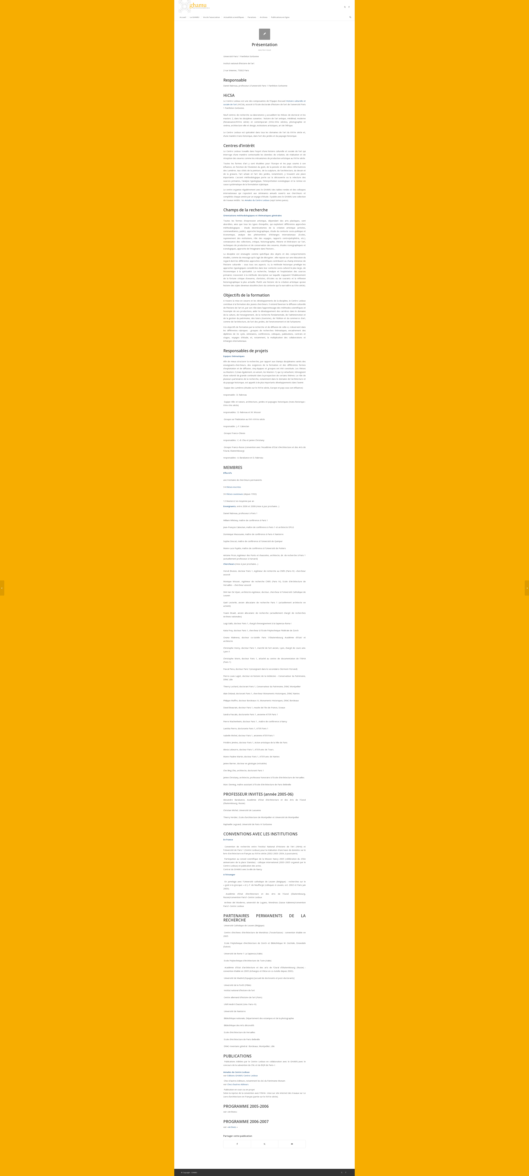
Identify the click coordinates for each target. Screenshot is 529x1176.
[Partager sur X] (264, 1144)
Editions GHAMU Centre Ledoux (242, 1075)
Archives (232, 1127)
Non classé (266, 50)
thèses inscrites (233, 487)
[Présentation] (264, 34)
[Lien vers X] (345, 7)
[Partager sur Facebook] (237, 1144)
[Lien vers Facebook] (349, 7)
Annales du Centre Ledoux (257, 200)
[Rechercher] (349, 17)
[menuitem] (183, 17)
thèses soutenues (234, 494)
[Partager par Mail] (292, 1144)
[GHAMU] (194, 7)
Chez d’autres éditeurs (238, 1084)
